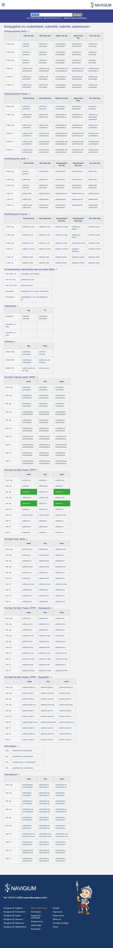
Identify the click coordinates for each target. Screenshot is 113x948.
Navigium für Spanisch (13, 919)
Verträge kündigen (61, 923)
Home (55, 927)
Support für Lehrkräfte (36, 917)
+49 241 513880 (15, 897)
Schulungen (36, 912)
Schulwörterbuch (53, 18)
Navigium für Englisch (13, 908)
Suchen (77, 15)
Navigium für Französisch (14, 912)
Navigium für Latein (12, 916)
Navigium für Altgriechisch (15, 927)
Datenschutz (58, 916)
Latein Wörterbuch (39, 908)
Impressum (57, 912)
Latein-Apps (36, 925)
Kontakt (56, 908)
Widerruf (57, 919)
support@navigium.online (35, 897)
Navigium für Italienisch (14, 923)
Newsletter (36, 929)
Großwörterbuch (36, 18)
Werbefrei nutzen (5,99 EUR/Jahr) (75, 18)
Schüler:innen (37, 922)
